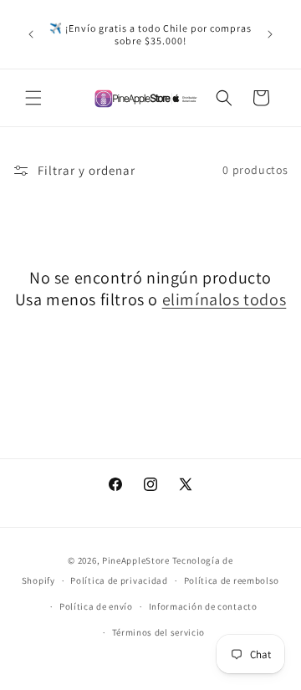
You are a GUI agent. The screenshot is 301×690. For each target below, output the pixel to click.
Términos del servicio (159, 632)
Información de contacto (203, 606)
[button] (33, 97)
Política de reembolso (232, 580)
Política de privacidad (118, 580)
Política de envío (96, 606)
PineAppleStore (137, 560)
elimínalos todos (224, 299)
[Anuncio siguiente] (270, 34)
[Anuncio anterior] (31, 34)
